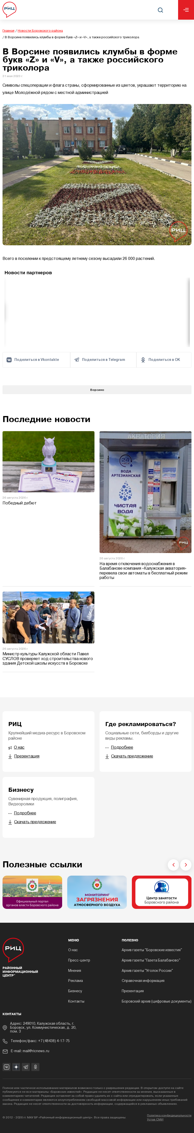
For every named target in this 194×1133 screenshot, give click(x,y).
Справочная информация (143, 981)
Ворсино (97, 390)
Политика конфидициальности (169, 1115)
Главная (8, 30)
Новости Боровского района (40, 30)
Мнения (74, 971)
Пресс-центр (79, 960)
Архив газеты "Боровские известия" (152, 950)
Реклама (75, 981)
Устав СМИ (155, 1119)
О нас (73, 950)
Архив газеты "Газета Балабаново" (151, 960)
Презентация (133, 991)
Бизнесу (75, 991)
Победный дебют (20, 503)
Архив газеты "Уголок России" (147, 971)
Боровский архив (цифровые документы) (156, 1001)
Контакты (76, 1001)
